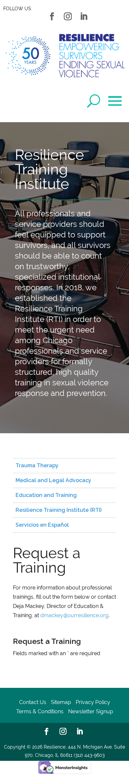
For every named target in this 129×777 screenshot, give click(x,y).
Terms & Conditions (40, 711)
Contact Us (32, 702)
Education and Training (46, 495)
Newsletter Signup (90, 711)
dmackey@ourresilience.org (74, 615)
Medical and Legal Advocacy (53, 480)
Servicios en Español (42, 525)
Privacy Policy (93, 702)
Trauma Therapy (37, 465)
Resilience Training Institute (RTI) (59, 510)
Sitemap (61, 702)
